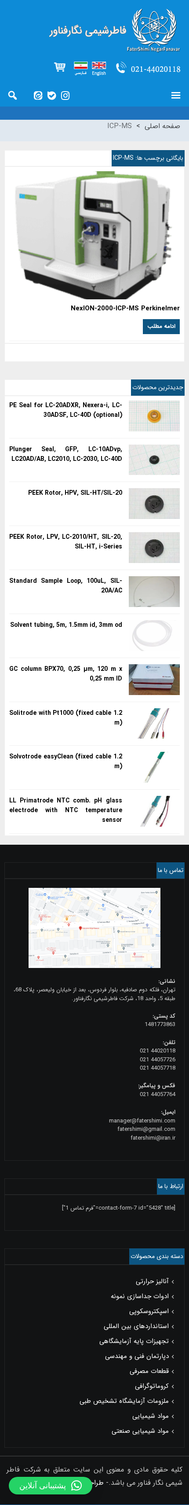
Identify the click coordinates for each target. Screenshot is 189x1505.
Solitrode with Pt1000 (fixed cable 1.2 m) (65, 718)
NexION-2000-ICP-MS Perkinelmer (125, 309)
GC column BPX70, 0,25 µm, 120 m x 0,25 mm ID (65, 674)
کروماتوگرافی (152, 1386)
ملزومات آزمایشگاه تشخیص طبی (124, 1401)
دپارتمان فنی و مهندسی (137, 1356)
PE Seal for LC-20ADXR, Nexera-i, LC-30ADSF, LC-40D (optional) (65, 410)
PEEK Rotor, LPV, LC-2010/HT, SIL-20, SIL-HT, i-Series (65, 542)
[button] (50, 1485)
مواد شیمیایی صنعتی (140, 1431)
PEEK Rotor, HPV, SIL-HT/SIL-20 (75, 493)
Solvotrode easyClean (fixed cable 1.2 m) (65, 761)
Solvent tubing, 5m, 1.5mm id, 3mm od (66, 625)
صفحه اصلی (162, 126)
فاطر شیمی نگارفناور (94, 31)
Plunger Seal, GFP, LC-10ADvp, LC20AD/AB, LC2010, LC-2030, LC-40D (65, 454)
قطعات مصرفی (149, 1371)
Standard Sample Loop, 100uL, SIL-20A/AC (65, 586)
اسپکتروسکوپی (149, 1311)
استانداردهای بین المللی (136, 1326)
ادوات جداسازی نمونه (140, 1296)
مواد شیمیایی (150, 1416)
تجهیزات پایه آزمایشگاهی (134, 1341)
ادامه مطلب (161, 326)
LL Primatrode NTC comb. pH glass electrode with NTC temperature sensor (65, 810)
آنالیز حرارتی (152, 1281)
